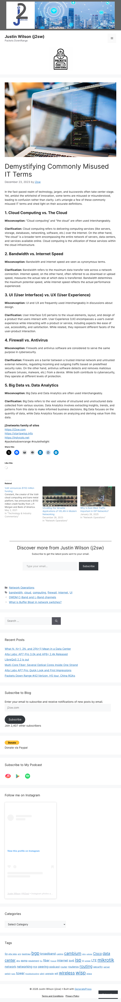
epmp (24, 960)
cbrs (84, 954)
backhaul (26, 954)
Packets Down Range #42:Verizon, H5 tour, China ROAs (40, 675)
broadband (48, 954)
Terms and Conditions (52, 996)
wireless (67, 972)
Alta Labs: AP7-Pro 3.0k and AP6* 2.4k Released (36, 654)
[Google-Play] (19, 776)
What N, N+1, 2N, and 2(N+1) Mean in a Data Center (38, 648)
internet (63, 592)
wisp (81, 972)
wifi (56, 973)
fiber (46, 960)
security (98, 966)
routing (86, 966)
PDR (35, 967)
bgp (35, 953)
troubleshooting (32, 974)
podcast (54, 966)
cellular (89, 954)
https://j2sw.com (15, 429)
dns (18, 960)
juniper (88, 961)
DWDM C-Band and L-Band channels (32, 597)
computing (39, 592)
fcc (41, 961)
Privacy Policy (72, 996)
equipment (33, 960)
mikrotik (106, 960)
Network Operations (21, 587)
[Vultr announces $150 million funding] (24, 502)
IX (83, 960)
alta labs (12, 954)
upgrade (49, 973)
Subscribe (89, 566)
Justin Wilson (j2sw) (24, 36)
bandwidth (16, 592)
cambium (72, 953)
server (107, 967)
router (63, 966)
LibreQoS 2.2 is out (17, 659)
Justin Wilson (13, 893)
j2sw (26, 893)
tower (20, 973)
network (10, 966)
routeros (73, 966)
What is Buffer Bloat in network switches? (35, 602)
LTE (94, 960)
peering (43, 966)
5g (6, 953)
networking (24, 966)
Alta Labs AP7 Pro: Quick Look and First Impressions (38, 670)
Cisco (97, 954)
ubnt (42, 973)
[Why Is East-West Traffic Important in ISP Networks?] (97, 496)
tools (13, 974)
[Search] (56, 621)
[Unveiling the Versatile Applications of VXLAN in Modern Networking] (60, 496)
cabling (60, 954)
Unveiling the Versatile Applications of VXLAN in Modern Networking (60, 511)
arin (19, 954)
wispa (89, 973)
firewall (52, 592)
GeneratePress (83, 988)
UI (71, 592)
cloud (27, 592)
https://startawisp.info (19, 433)
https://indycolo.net (17, 437)
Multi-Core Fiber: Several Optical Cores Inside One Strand (41, 665)
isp (78, 960)
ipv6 (71, 960)
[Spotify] (29, 776)
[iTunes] (9, 776)
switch (8, 973)
